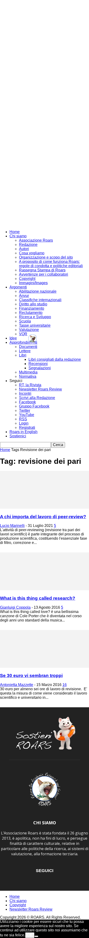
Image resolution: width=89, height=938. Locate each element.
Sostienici (17, 436)
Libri (22, 355)
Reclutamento (30, 313)
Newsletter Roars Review (40, 389)
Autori (24, 249)
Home (14, 232)
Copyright (27, 279)
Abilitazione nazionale (37, 291)
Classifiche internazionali (40, 300)
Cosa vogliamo (31, 253)
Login (23, 423)
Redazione (28, 245)
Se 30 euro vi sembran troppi (31, 675)
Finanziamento (31, 308)
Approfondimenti (23, 342)
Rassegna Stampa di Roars (42, 270)
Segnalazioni (39, 368)
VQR (23, 334)
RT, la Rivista (30, 385)
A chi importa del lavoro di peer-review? (43, 516)
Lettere (25, 351)
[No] (36, 936)
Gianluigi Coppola (15, 607)
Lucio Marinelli (12, 526)
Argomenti (18, 287)
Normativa (27, 376)
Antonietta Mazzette (16, 685)
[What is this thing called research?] (44, 589)
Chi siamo (18, 236)
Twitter (24, 410)
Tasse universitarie (35, 325)
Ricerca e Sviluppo (35, 317)
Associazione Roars (36, 240)
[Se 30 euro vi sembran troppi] (44, 666)
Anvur (24, 296)
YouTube (26, 415)
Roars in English (23, 432)
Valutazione (29, 330)
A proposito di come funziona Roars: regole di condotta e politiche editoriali (51, 264)
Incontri (25, 393)
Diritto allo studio (33, 304)
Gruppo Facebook (34, 406)
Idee (13, 338)
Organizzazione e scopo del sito (46, 257)
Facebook (27, 402)
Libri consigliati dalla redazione (54, 359)
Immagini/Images (33, 283)
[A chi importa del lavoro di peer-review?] (44, 507)
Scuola (25, 321)
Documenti (28, 347)
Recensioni (38, 364)
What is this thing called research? (37, 598)
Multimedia (28, 372)
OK (30, 935)
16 (64, 685)
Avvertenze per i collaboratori (43, 274)
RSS (23, 419)
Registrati (27, 428)
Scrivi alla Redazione (37, 398)
